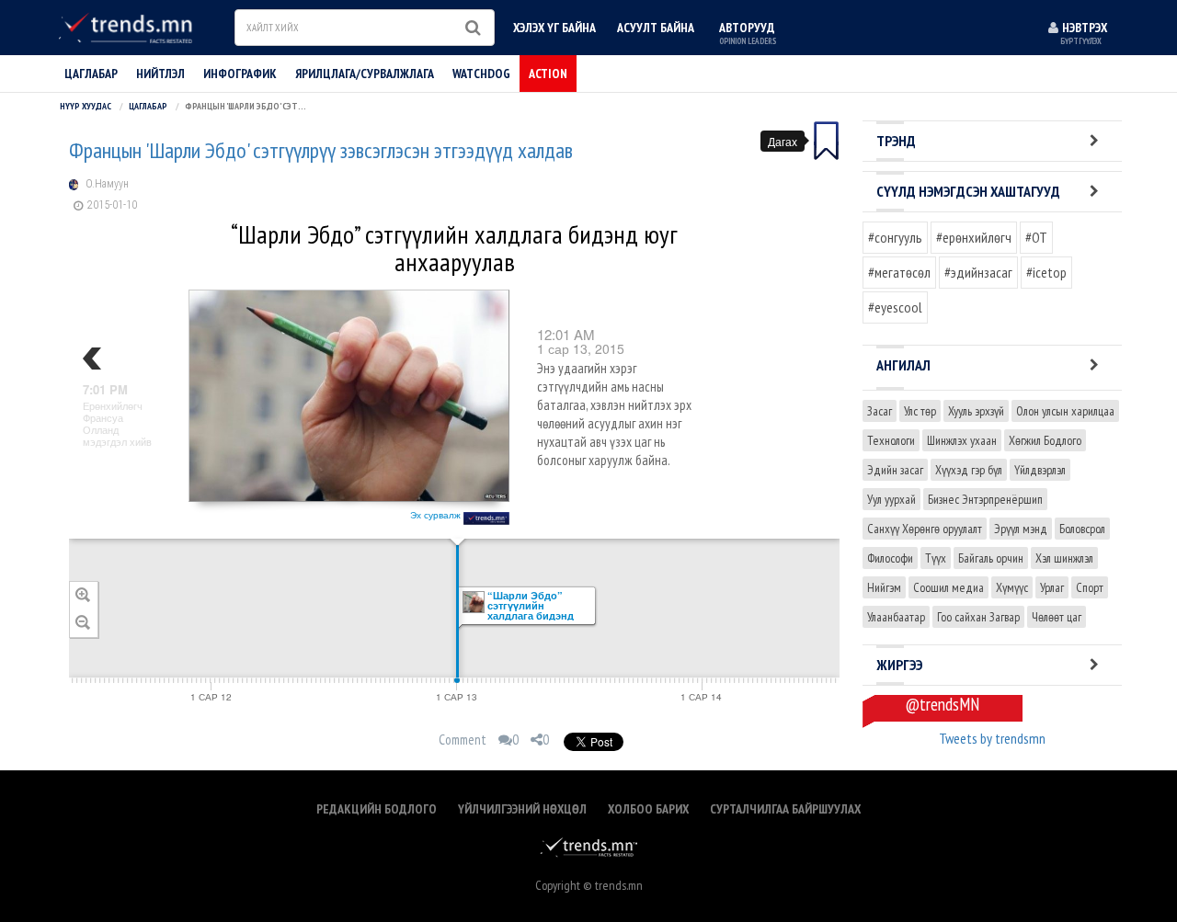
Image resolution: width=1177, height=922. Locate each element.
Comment (462, 739)
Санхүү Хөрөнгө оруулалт (924, 528)
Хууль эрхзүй (976, 411)
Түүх (935, 558)
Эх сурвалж (436, 514)
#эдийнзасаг (978, 272)
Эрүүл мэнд (1020, 528)
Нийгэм (884, 587)
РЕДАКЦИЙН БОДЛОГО (376, 809)
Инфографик (240, 73)
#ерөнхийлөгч (973, 237)
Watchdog (481, 73)
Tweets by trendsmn (992, 738)
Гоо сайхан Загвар (978, 617)
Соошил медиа (948, 587)
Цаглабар (91, 73)
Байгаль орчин (990, 558)
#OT (1036, 237)
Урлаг (1052, 587)
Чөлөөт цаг (1056, 617)
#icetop (1046, 272)
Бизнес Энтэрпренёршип (985, 499)
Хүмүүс (1012, 587)
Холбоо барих (648, 809)
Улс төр (920, 411)
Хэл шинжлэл (1064, 558)
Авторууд (747, 32)
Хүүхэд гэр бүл (968, 469)
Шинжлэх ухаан (962, 440)
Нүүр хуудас (85, 106)
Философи (890, 558)
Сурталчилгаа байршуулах (785, 809)
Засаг (879, 411)
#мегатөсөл (899, 272)
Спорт (1089, 587)
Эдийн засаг (895, 469)
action (548, 73)
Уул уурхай (891, 499)
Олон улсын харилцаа (1065, 411)
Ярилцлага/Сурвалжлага (364, 73)
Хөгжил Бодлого (1045, 440)
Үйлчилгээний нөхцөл (522, 809)
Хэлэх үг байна (554, 27)
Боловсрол (1082, 528)
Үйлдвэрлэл (1040, 469)
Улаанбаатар (896, 617)
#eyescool (895, 307)
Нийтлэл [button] (160, 73)
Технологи (891, 440)
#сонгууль (895, 237)
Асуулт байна (655, 27)
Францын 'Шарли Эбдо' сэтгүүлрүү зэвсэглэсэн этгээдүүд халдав (321, 151)
